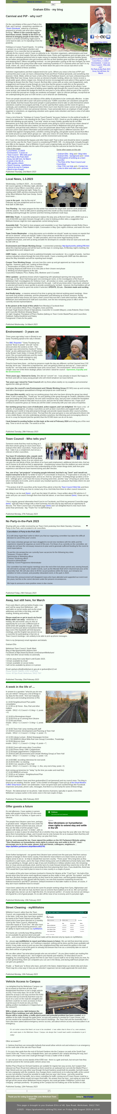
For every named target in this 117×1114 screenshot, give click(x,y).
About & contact (34, 2)
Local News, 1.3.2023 (16, 151)
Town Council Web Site (71, 487)
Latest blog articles (100, 42)
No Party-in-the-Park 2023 (17, 157)
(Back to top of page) (15, 169)
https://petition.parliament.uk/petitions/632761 (25, 846)
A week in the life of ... (16, 161)
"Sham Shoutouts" (13, 28)
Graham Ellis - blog (65, 154)
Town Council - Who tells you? (19, 155)
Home (15, 2)
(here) (28, 493)
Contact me (83, 166)
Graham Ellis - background (68, 156)
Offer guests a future (15, 163)
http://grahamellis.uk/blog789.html (75, 246)
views (86, 156)
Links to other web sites (67, 168)
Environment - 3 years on (17, 153)
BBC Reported (15, 343)
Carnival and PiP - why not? (100, 59)
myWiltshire (37, 929)
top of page (88, 1097)
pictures (85, 168)
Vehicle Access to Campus (18, 167)
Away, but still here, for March (19, 159)
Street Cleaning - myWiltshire (19, 165)
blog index (82, 154)
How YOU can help (65, 166)
